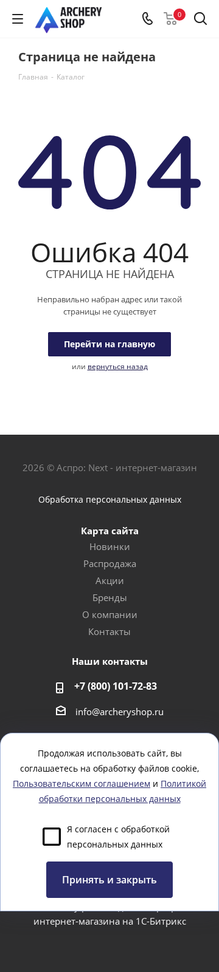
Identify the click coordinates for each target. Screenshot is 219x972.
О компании (109, 614)
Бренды (109, 597)
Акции (110, 580)
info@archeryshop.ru (119, 711)
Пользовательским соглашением (81, 783)
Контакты (109, 631)
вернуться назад (118, 366)
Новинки (109, 546)
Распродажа (109, 563)
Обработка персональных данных (109, 499)
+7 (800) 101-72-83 (115, 686)
